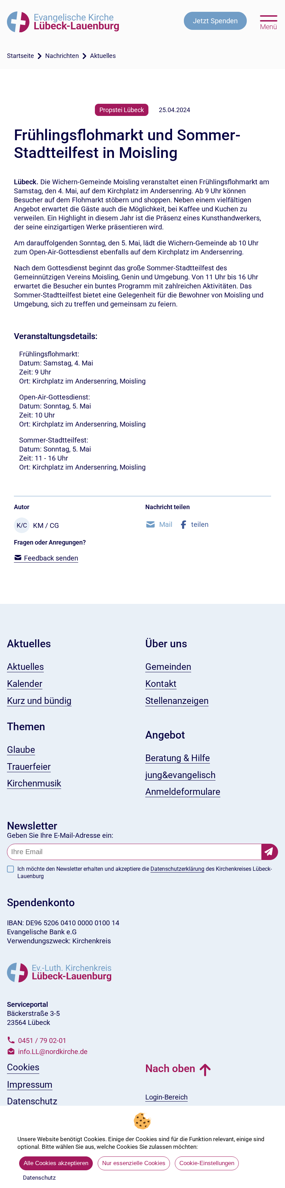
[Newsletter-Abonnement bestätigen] (270, 852)
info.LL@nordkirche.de (53, 1051)
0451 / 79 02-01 (42, 1040)
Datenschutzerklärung (177, 869)
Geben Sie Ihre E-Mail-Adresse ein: (60, 835)
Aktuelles (103, 55)
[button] (158, 524)
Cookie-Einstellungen (206, 1163)
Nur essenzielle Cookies (133, 1163)
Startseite (20, 55)
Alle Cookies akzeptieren (56, 1163)
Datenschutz (39, 1177)
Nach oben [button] (170, 1068)
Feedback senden (50, 558)
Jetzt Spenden (215, 21)
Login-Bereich (166, 1097)
